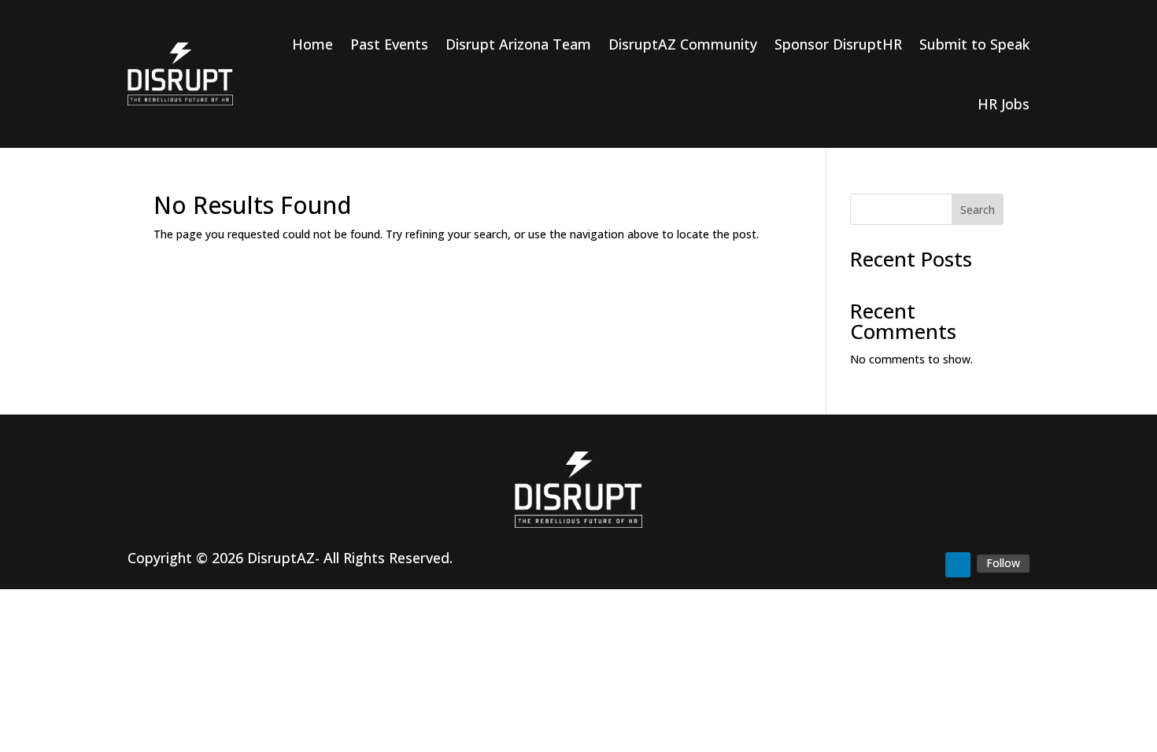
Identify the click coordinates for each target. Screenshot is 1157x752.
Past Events (389, 44)
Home (312, 44)
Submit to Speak (974, 44)
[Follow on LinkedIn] (957, 564)
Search (977, 209)
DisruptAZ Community (682, 44)
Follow (1003, 562)
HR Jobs (1003, 103)
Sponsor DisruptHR (838, 44)
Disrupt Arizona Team (518, 44)
